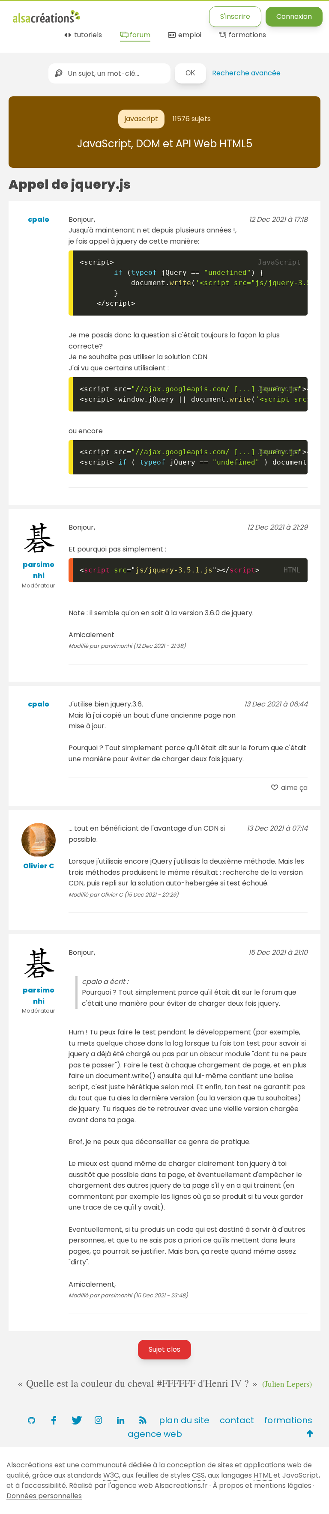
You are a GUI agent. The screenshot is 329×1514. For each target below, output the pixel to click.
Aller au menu (36, 14)
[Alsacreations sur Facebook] (54, 1420)
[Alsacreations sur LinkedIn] (120, 1420)
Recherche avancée (246, 73)
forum (139, 35)
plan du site (184, 1420)
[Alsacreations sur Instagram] (98, 1420)
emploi (188, 35)
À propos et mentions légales (261, 1485)
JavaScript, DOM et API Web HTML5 (164, 144)
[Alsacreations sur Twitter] (76, 1420)
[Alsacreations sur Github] (31, 1420)
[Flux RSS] (143, 1420)
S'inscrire (235, 16)
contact (237, 1420)
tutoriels (87, 35)
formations (246, 35)
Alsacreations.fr (181, 1485)
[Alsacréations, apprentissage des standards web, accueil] (46, 22)
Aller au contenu (97, 14)
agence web (155, 1434)
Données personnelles (44, 1496)
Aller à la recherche (168, 14)
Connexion (294, 16)
